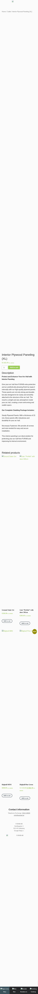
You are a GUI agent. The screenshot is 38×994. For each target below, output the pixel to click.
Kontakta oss (23, 991)
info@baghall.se (19, 815)
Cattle (9, 11)
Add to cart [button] (7, 621)
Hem (14, 991)
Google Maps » (19, 830)
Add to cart (14, 367)
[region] (19, 4)
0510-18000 (26, 813)
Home (4, 11)
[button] (2, 4)
